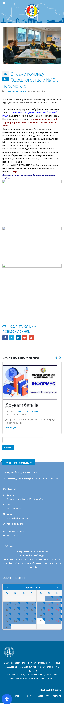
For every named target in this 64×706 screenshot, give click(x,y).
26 (23, 621)
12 (23, 609)
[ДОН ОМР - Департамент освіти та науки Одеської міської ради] (32, 11)
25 (15, 621)
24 (7, 621)
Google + (24, 337)
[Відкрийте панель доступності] (7, 699)
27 (32, 621)
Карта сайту (43, 696)
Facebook (5, 337)
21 (40, 615)
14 (40, 609)
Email (31, 337)
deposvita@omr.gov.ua (17, 518)
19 (23, 615)
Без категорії (11, 91)
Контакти (57, 696)
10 (7, 609)
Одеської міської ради (37, 559)
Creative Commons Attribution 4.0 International (32, 678)
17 (7, 615)
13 (32, 609)
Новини (22, 91)
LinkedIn (18, 337)
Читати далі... (11, 427)
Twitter (11, 337)
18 (15, 615)
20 (32, 615)
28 (40, 621)
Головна (18, 696)
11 (15, 609)
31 (7, 626)
